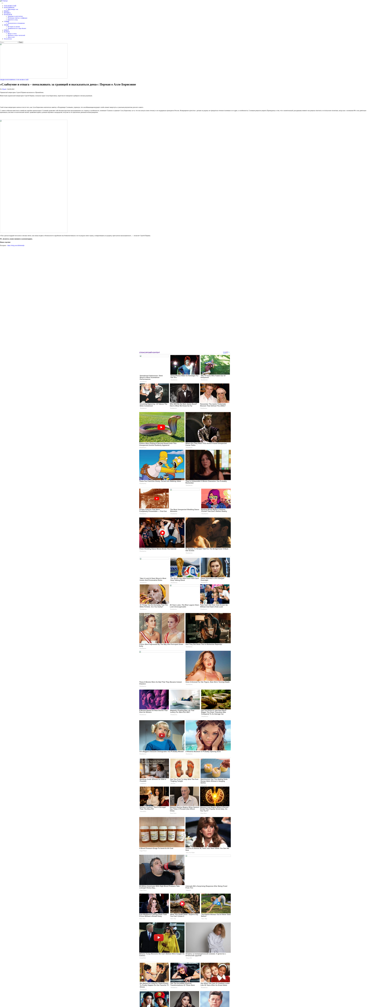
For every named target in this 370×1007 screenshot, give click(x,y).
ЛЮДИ (6, 25)
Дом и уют (11, 37)
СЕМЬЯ (6, 21)
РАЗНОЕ (7, 32)
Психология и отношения (16, 23)
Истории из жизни (14, 26)
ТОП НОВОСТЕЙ (10, 6)
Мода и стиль (12, 33)
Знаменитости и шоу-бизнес (17, 28)
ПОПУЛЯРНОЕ (9, 7)
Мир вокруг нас (13, 9)
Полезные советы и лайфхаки (17, 18)
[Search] (0, 2)
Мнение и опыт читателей (16, 35)
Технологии (8, 39)
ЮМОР (6, 30)
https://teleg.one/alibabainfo (15, 245)
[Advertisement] (14, 298)
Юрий (4, 89)
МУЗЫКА (7, 13)
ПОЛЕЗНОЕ (8, 14)
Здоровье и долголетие (15, 16)
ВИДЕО (6, 11)
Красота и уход (13, 20)
